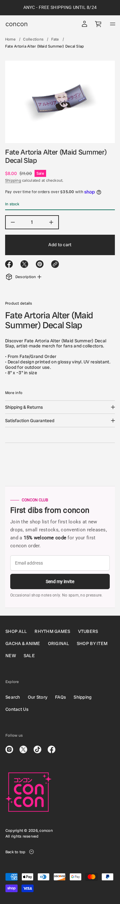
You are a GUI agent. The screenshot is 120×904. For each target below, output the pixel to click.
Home (10, 39)
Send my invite (60, 581)
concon (16, 24)
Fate (55, 39)
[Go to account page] (84, 24)
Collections (33, 39)
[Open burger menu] (112, 24)
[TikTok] (37, 749)
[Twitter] (23, 749)
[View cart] (99, 24)
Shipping (13, 180)
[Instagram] (9, 749)
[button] (99, 24)
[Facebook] (51, 749)
